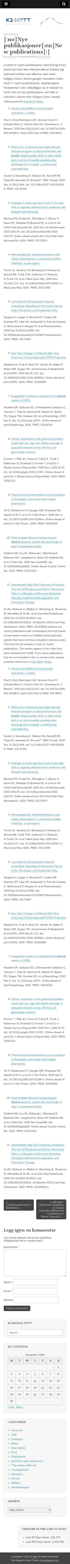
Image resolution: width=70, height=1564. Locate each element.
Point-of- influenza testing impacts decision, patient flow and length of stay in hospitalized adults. (36, 542)
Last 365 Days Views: (39, 1541)
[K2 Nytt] (35, 17)
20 (42, 1387)
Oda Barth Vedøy (33, 101)
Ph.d (14, 1452)
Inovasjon (17, 1439)
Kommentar (11, 1246)
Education (17, 1474)
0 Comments (44, 56)
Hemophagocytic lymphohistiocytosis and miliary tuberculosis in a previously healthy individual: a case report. (36, 259)
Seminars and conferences (27, 1460)
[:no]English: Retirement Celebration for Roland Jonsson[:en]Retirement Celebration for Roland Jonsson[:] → (51, 1209)
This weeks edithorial (23, 1465)
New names (18, 1447)
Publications (11, 34)
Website (8, 1299)
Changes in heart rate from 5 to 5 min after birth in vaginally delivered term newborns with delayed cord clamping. (38, 207)
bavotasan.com (50, 1560)
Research (17, 1430)
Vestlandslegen (20, 1487)
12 (34, 1380)
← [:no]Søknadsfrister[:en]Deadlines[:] (18, 1205)
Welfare (16, 1482)
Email (8, 1291)
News (14, 1443)
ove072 (10, 56)
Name (8, 1282)
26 (34, 1394)
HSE (14, 1434)
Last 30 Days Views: (38, 1537)
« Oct (11, 1406)
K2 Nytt (33, 1556)
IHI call (15, 1478)
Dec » (19, 1406)
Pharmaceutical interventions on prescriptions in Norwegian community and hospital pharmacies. (38, 499)
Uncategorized (20, 1469)
